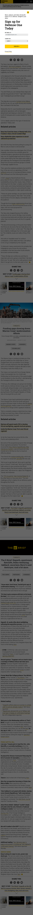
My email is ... (8, 32)
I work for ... (8, 38)
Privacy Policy (8, 51)
